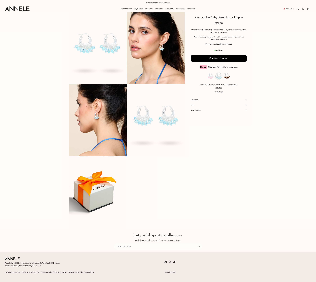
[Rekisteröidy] (199, 246)
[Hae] (297, 8)
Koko (193, 105)
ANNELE (173, 272)
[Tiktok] (174, 262)
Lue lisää (219, 87)
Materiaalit (194, 99)
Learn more (233, 67)
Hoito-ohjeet (196, 110)
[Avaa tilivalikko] (303, 8)
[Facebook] (165, 262)
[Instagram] (169, 262)
